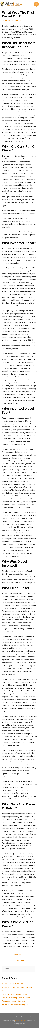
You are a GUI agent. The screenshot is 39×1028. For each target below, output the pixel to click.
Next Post (20, 961)
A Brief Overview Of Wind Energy (14, 994)
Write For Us (20, 1021)
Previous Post (19, 954)
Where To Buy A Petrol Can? (12, 983)
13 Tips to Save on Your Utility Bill (15, 1004)
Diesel (4, 20)
